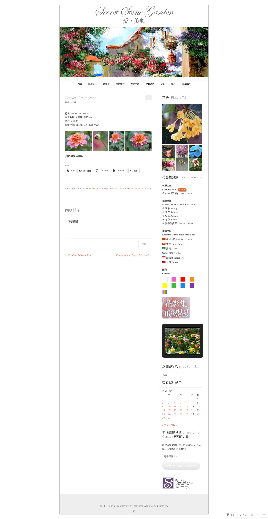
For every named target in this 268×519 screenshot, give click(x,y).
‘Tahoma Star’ (78, 255)
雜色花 (112, 189)
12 (181, 406)
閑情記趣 (135, 84)
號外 (163, 84)
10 (169, 406)
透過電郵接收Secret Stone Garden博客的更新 (181, 435)
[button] (79, 140)
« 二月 (165, 425)
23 (163, 414)
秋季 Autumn (171, 216)
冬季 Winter (171, 219)
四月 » (174, 425)
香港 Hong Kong (174, 244)
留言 (144, 244)
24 (169, 414)
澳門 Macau (172, 248)
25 (175, 414)
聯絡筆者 (186, 84)
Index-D (130, 189)
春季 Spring (171, 208)
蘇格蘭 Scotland (174, 253)
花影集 (106, 84)
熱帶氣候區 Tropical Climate (179, 223)
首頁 (80, 84)
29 (198, 414)
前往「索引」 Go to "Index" (179, 193)
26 (181, 414)
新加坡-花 (148, 189)
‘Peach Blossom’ (134, 255)
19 (181, 410)
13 (186, 406)
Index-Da (139, 189)
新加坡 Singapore (175, 258)
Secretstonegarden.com (129, 506)
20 (186, 410)
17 (169, 410)
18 (175, 410)
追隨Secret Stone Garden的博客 (181, 466)
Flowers (121, 189)
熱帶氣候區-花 (93, 189)
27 (186, 414)
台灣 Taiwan (172, 262)
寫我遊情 (150, 84)
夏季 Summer (172, 212)
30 (163, 418)
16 (163, 410)
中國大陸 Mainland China (179, 239)
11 (175, 406)
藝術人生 (92, 84)
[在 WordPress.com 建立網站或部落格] (134, 512)
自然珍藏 (120, 84)
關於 (173, 84)
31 (169, 418)
